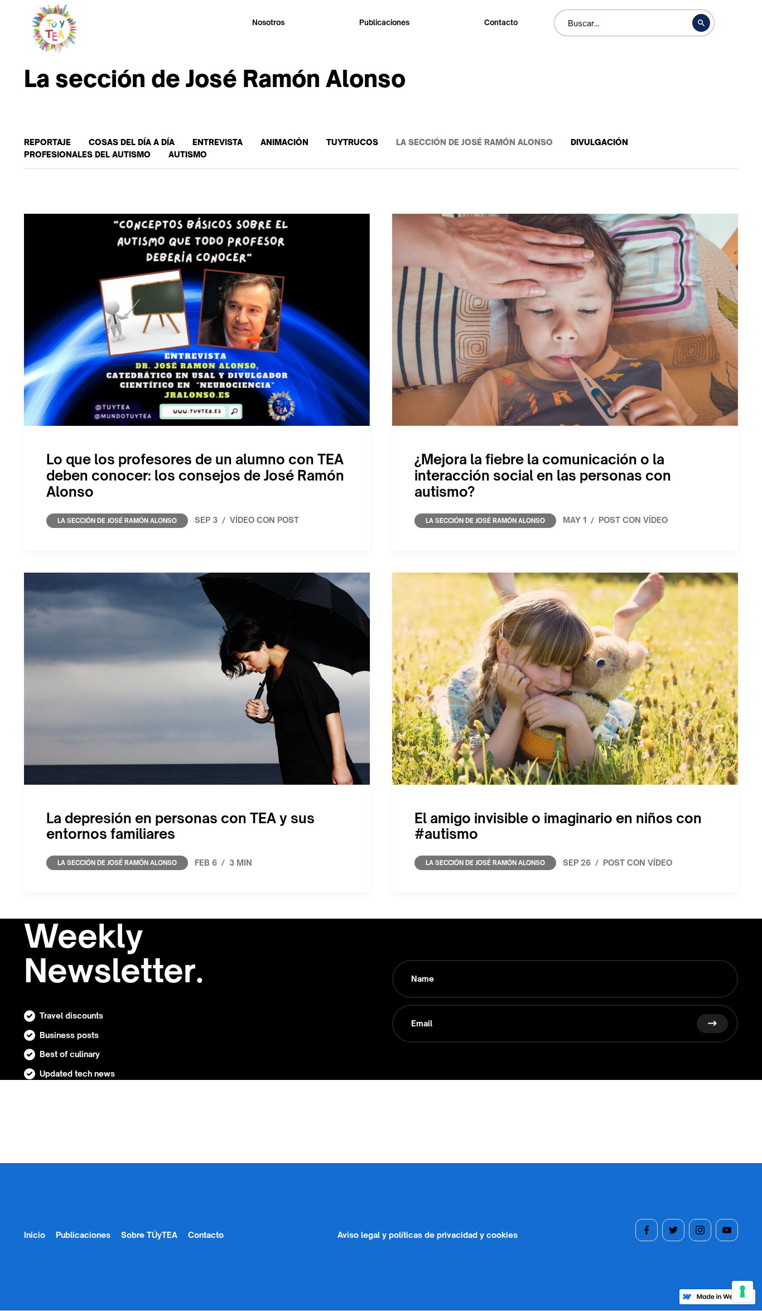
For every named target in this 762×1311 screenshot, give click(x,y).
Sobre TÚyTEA (149, 1234)
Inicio (34, 1234)
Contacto (501, 22)
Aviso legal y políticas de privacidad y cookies (427, 1234)
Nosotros (268, 22)
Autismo (187, 154)
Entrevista (217, 142)
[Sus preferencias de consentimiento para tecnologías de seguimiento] (742, 1291)
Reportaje (47, 142)
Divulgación (599, 142)
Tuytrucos (352, 142)
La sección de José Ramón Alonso (474, 142)
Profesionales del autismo (87, 154)
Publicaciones (384, 22)
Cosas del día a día (132, 142)
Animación (284, 142)
